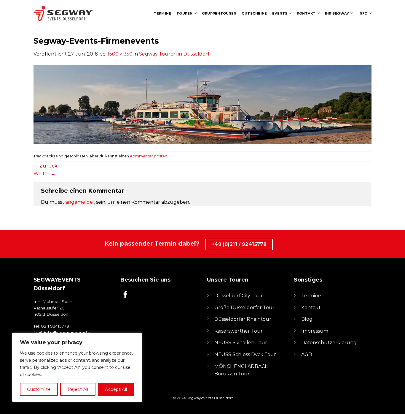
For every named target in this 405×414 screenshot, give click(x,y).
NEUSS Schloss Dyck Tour (245, 354)
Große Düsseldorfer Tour (244, 307)
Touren (184, 13)
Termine (162, 13)
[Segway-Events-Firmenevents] (202, 104)
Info (363, 13)
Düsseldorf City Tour (238, 295)
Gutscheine (254, 13)
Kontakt (306, 13)
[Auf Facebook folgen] (125, 295)
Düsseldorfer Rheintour (242, 319)
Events (279, 13)
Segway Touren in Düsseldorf (174, 54)
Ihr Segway (337, 13)
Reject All (78, 389)
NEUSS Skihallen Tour (240, 342)
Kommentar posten (148, 156)
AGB (306, 354)
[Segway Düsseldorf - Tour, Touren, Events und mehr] (63, 13)
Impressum (314, 331)
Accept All (116, 389)
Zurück (46, 166)
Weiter (44, 173)
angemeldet (80, 202)
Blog (306, 319)
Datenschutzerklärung (329, 342)
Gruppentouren (219, 13)
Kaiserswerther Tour (238, 331)
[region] (77, 367)
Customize (39, 389)
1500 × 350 (120, 54)
